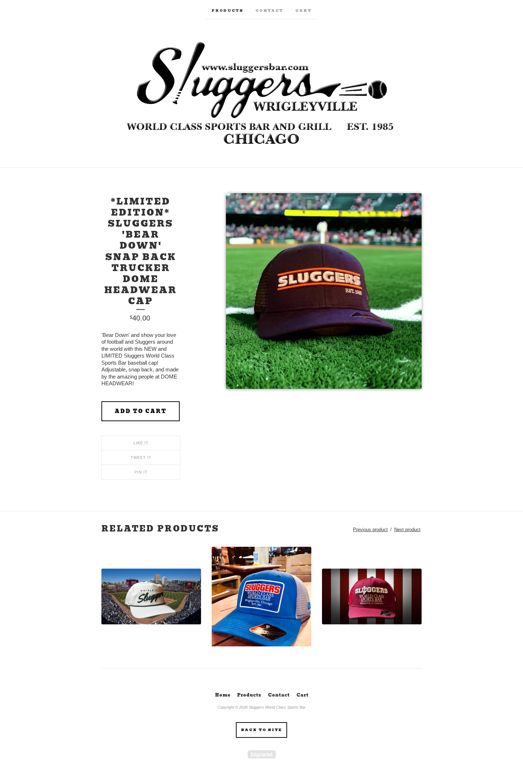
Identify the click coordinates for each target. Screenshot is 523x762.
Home (222, 695)
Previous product (370, 529)
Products (227, 10)
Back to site (261, 730)
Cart (303, 10)
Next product (407, 529)
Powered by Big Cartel (262, 754)
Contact (269, 10)
